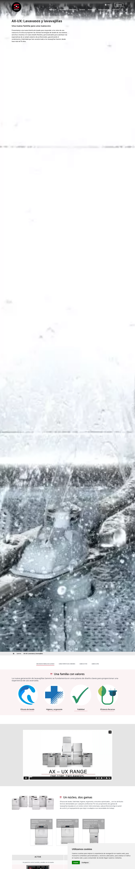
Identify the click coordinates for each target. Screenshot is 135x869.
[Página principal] (16, 7)
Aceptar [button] (75, 862)
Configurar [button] (85, 862)
